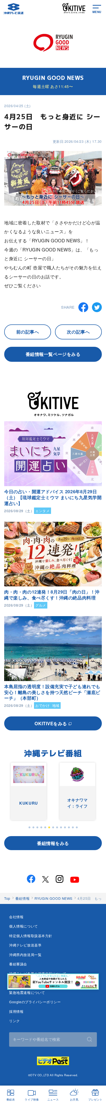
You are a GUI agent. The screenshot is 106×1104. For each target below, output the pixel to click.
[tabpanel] (29, 791)
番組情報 (22, 898)
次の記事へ (78, 331)
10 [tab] (65, 827)
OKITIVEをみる (51, 723)
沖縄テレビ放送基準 (25, 945)
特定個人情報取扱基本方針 (30, 935)
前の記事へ (27, 331)
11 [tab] (69, 827)
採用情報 (16, 1011)
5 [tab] (45, 827)
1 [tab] (29, 827)
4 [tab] (41, 827)
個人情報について (23, 926)
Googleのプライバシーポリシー (35, 1001)
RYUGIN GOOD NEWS (53, 898)
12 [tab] (73, 827)
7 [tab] (53, 827)
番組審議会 (18, 963)
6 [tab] (49, 827)
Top (7, 898)
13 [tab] (77, 827)
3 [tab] (37, 827)
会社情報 (16, 916)
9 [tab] (61, 827)
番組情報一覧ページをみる (53, 354)
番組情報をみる (53, 843)
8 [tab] (57, 827)
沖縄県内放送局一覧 (25, 954)
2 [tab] (33, 827)
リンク (14, 1020)
